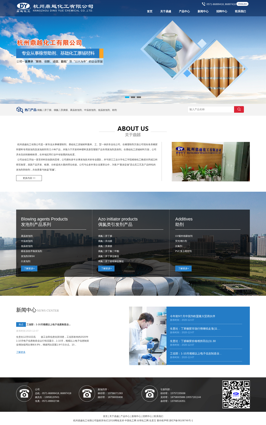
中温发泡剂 (90, 110)
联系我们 (240, 11)
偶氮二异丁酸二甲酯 (108, 251)
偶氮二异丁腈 (44, 110)
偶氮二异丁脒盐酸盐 (108, 256)
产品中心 (184, 11)
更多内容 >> (29, 178)
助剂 (114, 110)
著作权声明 (162, 420)
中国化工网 (130, 420)
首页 (149, 11)
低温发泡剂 (104, 110)
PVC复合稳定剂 (183, 251)
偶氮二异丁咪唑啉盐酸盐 (111, 261)
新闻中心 (203, 11)
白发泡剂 (25, 261)
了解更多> (29, 268)
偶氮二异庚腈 (61, 110)
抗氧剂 (178, 246)
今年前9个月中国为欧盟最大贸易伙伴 (192, 316)
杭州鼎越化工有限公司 (29, 144)
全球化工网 (143, 420)
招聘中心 (221, 11)
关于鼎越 (165, 11)
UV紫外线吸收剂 (184, 236)
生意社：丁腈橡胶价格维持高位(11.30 (193, 341)
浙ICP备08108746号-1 (181, 420)
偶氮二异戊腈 (105, 241)
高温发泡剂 (76, 110)
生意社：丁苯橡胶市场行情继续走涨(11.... (195, 328)
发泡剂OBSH (28, 256)
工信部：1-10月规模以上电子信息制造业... (48, 324)
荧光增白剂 (181, 241)
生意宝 (152, 420)
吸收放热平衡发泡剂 (31, 251)
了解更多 (21, 352)
